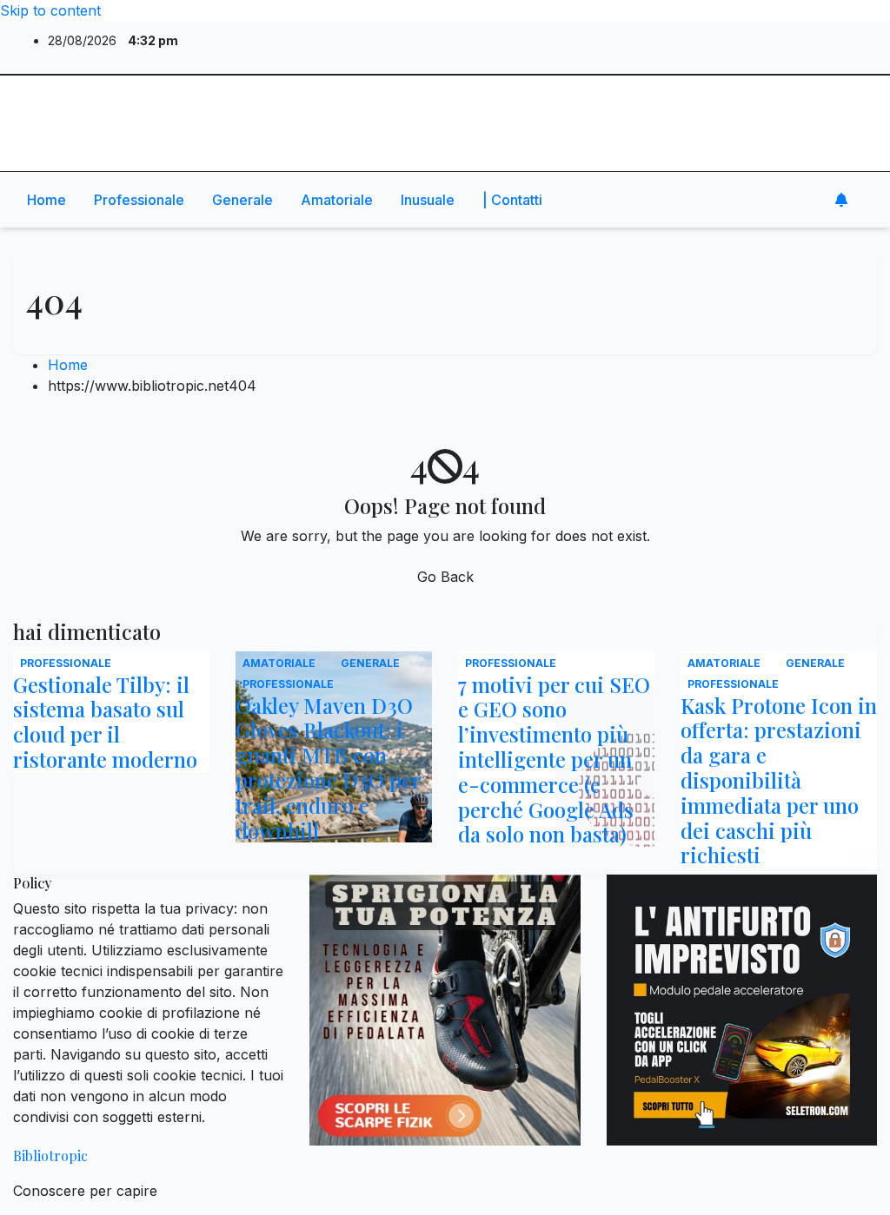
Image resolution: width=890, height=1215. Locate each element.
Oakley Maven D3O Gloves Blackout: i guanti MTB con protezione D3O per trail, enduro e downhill (328, 767)
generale (242, 199)
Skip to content (50, 10)
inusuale (428, 199)
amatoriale (337, 199)
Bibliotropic (92, 100)
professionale (139, 199)
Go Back (445, 576)
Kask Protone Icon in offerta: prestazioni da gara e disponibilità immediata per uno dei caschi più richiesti (779, 780)
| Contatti (512, 199)
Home (68, 364)
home (46, 199)
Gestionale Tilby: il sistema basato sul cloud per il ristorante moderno (105, 721)
